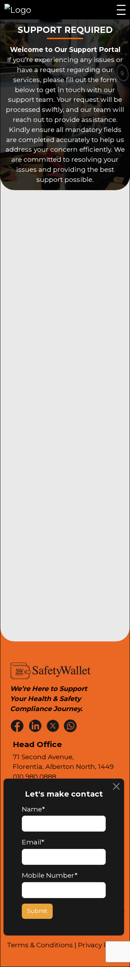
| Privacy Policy (99, 945)
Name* (33, 809)
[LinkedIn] (36, 725)
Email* (33, 842)
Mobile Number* (49, 875)
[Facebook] (18, 725)
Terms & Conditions (40, 945)
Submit (37, 911)
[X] (53, 725)
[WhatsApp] (71, 725)
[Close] (116, 786)
